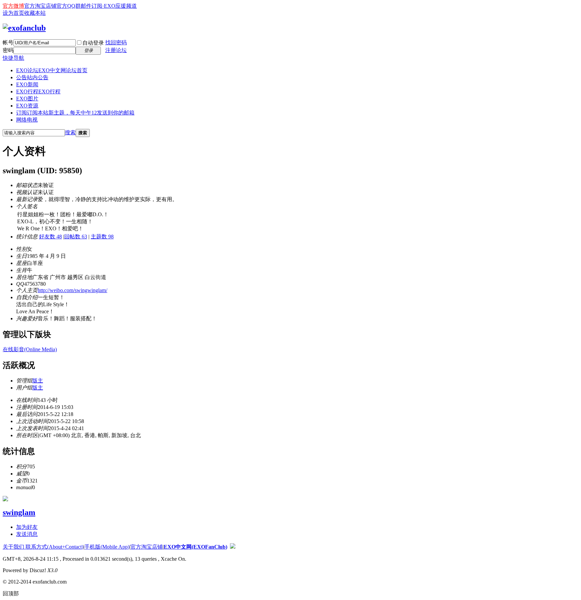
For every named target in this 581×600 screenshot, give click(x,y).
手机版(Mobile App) (106, 547)
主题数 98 (102, 236)
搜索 (70, 132)
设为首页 (13, 13)
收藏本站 (35, 13)
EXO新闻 (27, 84)
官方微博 (13, 6)
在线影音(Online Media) (30, 349)
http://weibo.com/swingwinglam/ (72, 290)
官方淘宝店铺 (40, 6)
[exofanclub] (24, 28)
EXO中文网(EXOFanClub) (195, 547)
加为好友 (27, 527)
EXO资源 (27, 105)
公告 (32, 77)
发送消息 (27, 534)
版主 (37, 380)
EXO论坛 (51, 70)
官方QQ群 (68, 6)
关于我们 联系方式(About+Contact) (43, 547)
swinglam (19, 512)
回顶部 (11, 593)
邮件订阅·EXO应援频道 (109, 6)
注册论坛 (116, 50)
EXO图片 (27, 98)
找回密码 (116, 42)
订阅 (75, 113)
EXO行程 (38, 91)
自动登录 (93, 43)
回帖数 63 (75, 236)
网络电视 (27, 120)
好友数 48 (50, 236)
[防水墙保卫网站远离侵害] (232, 547)
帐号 (8, 42)
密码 (8, 50)
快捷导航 (13, 58)
